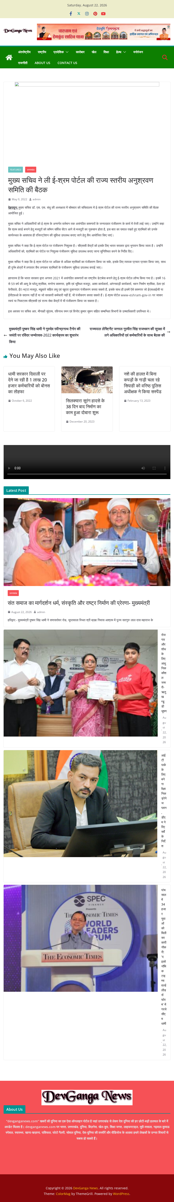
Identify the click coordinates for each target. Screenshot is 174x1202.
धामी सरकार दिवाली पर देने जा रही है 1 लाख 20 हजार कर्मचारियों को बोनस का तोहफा (29, 383)
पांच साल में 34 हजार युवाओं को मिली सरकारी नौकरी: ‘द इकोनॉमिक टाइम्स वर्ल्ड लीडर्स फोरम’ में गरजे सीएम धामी (164, 957)
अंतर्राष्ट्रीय (24, 52)
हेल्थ (118, 52)
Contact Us (67, 63)
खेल (94, 52)
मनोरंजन (138, 52)
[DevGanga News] (9, 57)
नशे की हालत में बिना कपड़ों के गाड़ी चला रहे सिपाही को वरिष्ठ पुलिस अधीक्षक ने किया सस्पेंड (142, 383)
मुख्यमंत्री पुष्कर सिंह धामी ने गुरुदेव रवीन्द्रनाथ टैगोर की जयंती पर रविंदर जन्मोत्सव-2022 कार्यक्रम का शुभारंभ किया (44, 335)
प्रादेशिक (58, 52)
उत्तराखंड (30, 169)
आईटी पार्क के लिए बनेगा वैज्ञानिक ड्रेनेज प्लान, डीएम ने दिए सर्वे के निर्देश (164, 800)
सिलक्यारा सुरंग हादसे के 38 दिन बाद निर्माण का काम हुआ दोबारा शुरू (85, 407)
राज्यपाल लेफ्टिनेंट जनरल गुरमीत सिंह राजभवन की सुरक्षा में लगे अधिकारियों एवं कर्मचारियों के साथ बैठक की (127, 332)
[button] (66, 52)
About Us (42, 63)
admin (37, 199)
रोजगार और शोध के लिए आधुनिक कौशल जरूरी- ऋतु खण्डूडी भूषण (164, 673)
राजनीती (22, 63)
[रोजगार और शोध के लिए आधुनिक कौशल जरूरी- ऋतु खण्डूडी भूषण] (81, 688)
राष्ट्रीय (42, 52)
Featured (15, 169)
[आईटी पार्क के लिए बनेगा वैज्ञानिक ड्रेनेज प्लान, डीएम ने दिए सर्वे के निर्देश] (81, 816)
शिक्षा (106, 52)
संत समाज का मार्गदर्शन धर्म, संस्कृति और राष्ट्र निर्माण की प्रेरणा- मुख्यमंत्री (79, 602)
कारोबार (80, 52)
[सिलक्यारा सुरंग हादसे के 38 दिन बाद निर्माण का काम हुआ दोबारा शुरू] (86, 369)
